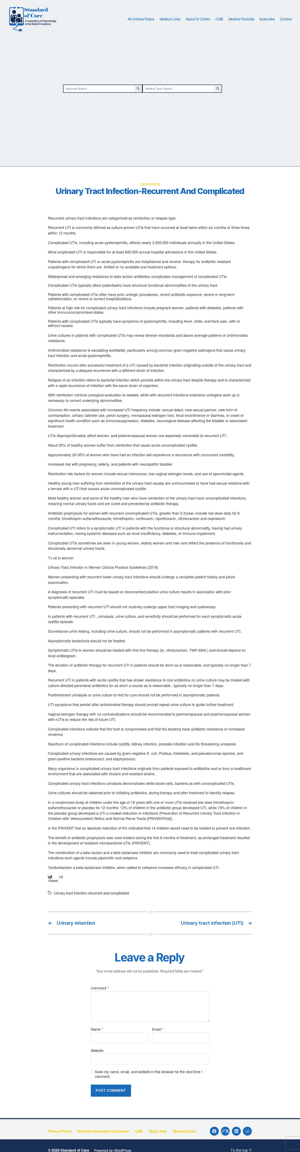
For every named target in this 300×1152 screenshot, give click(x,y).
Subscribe (267, 19)
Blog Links (158, 1131)
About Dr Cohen (198, 19)
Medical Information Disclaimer (103, 1131)
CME (219, 19)
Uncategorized (150, 184)
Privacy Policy (59, 1131)
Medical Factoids (241, 19)
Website (97, 1050)
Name (97, 1029)
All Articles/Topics (141, 19)
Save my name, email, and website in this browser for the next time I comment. (148, 1073)
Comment (100, 988)
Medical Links (170, 19)
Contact (286, 19)
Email (157, 1029)
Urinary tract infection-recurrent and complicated (91, 893)
